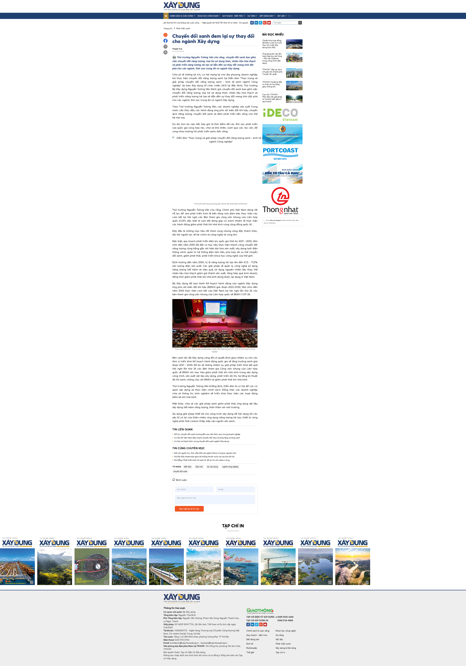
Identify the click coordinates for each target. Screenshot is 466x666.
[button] (289, 16)
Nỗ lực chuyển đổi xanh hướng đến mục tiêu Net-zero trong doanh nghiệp (207, 434)
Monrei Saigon (275, 220)
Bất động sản (266, 16)
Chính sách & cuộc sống (181, 16)
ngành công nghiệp (230, 467)
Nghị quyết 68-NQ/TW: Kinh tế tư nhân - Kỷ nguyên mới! (181, 22)
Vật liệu (281, 16)
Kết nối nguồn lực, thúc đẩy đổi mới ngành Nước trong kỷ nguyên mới (205, 453)
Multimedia (251, 648)
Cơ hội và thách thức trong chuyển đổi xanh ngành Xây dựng (201, 441)
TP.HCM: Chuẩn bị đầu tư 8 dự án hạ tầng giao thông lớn (272, 84)
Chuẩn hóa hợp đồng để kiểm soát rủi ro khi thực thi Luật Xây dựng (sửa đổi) (272, 44)
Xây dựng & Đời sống (286, 648)
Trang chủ (167, 28)
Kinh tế (249, 643)
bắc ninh (199, 467)
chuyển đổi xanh (180, 471)
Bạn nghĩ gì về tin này (189, 509)
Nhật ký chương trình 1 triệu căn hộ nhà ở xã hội (229, 22)
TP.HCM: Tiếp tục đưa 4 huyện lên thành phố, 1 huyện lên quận (272, 71)
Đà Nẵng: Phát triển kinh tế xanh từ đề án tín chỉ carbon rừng (201, 460)
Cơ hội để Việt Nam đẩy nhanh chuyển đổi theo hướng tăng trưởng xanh (207, 438)
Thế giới (250, 652)
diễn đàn (187, 467)
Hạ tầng (251, 16)
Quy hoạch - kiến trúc (232, 16)
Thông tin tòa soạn (174, 608)
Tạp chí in (280, 652)
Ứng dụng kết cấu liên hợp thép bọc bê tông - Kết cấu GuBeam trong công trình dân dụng (272, 58)
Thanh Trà (177, 49)
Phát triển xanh (283, 643)
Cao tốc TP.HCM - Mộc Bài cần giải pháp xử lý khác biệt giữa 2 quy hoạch (272, 98)
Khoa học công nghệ (208, 16)
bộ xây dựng (212, 467)
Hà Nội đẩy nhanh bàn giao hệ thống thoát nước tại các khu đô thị (204, 456)
